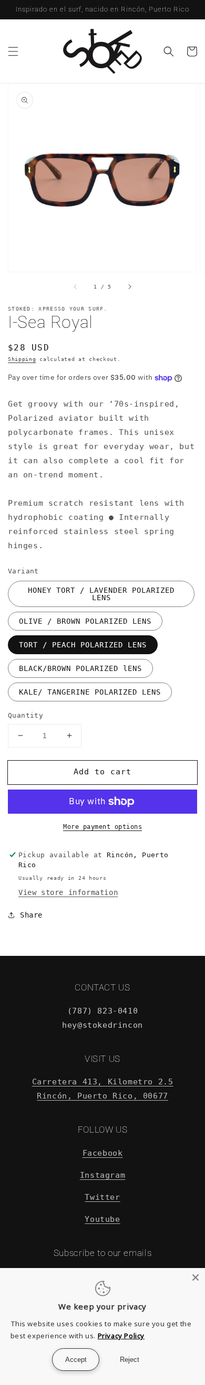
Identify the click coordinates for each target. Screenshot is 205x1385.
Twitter (102, 1197)
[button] (13, 51)
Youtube (102, 1219)
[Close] (195, 1277)
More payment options (102, 826)
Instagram (102, 1175)
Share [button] (31, 915)
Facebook (103, 1153)
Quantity (25, 715)
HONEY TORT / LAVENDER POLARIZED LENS (101, 594)
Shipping (22, 359)
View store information (68, 892)
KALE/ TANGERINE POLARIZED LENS (90, 692)
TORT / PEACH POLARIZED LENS (83, 645)
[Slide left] (75, 286)
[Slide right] (129, 286)
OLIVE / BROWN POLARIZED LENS (85, 621)
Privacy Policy (121, 1335)
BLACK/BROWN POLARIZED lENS (80, 668)
